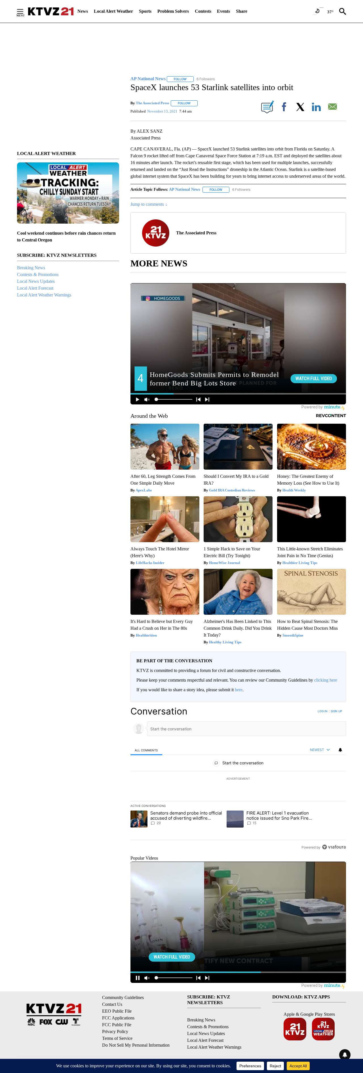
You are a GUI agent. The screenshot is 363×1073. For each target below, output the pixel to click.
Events (223, 11)
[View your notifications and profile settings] (340, 750)
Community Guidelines (123, 997)
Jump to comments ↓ (148, 204)
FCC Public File (116, 1024)
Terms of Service (117, 1038)
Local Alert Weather (113, 11)
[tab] (146, 750)
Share (241, 11)
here (238, 689)
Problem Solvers (173, 11)
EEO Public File (117, 1011)
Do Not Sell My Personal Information (136, 1045)
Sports (145, 11)
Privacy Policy (115, 1031)
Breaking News (31, 267)
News (82, 11)
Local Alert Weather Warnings (44, 294)
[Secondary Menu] (24, 11)
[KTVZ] (50, 11)
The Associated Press (152, 103)
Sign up (336, 711)
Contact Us (112, 1004)
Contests (203, 11)
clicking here (325, 680)
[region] (238, 779)
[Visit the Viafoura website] (334, 847)
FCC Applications (118, 1017)
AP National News (184, 189)
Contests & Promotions (37, 274)
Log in (323, 711)
